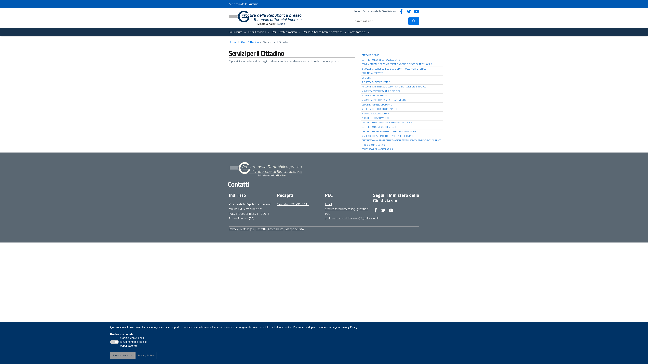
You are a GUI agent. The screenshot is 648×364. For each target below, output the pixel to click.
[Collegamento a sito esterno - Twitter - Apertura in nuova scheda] (409, 11)
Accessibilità (275, 229)
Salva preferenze (122, 355)
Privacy (233, 229)
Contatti (261, 229)
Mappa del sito (294, 229)
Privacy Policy (146, 355)
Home (232, 42)
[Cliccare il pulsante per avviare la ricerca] (413, 21)
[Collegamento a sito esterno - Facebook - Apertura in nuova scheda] (401, 11)
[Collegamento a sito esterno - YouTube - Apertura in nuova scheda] (416, 11)
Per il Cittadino (250, 42)
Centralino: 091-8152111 (293, 204)
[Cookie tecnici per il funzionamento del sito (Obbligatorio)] (114, 342)
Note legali (247, 229)
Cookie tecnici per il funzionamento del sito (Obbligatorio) (133, 342)
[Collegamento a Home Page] (266, 18)
